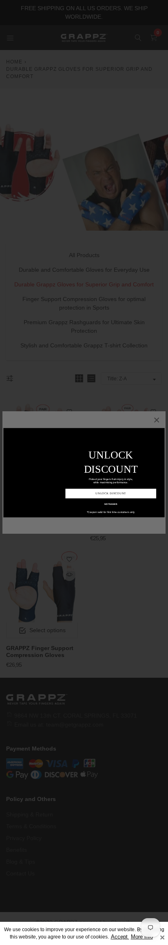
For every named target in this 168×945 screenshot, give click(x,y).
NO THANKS (110, 497)
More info (142, 937)
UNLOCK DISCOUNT (110, 487)
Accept (120, 937)
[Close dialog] (161, 431)
